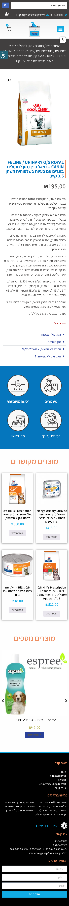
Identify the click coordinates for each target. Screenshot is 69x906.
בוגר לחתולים (44, 51)
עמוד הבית (53, 46)
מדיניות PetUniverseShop (52, 784)
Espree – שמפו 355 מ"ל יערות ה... (34, 720)
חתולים (39, 46)
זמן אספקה (54, 342)
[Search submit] (5, 5)
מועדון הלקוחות (58, 776)
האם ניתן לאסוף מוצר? (48, 356)
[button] (60, 29)
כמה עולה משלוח (51, 335)
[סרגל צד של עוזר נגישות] (4, 55)
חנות (63, 772)
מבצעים (62, 780)
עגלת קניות (60, 788)
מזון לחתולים (24, 46)
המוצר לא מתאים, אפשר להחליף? (41, 349)
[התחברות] (7, 14)
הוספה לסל (51, 537)
